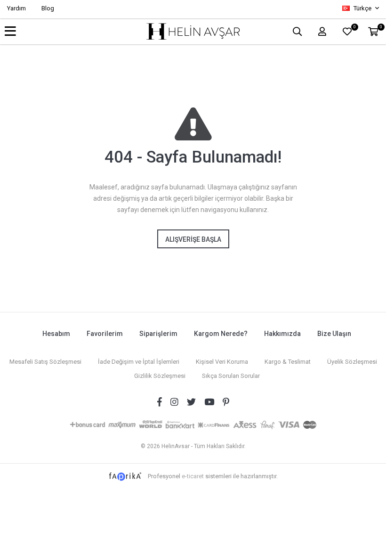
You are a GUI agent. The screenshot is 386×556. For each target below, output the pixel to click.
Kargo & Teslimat (288, 361)
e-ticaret (193, 476)
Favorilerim (105, 333)
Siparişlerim (158, 333)
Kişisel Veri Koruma (222, 361)
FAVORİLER (354, 28)
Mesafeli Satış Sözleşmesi (45, 361)
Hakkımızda (282, 333)
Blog (47, 8)
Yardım (16, 8)
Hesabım (56, 333)
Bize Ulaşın (334, 333)
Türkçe (362, 8)
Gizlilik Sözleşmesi (159, 375)
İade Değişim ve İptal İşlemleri (138, 361)
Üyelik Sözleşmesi (352, 361)
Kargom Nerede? (221, 333)
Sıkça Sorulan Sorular (231, 375)
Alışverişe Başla (193, 239)
